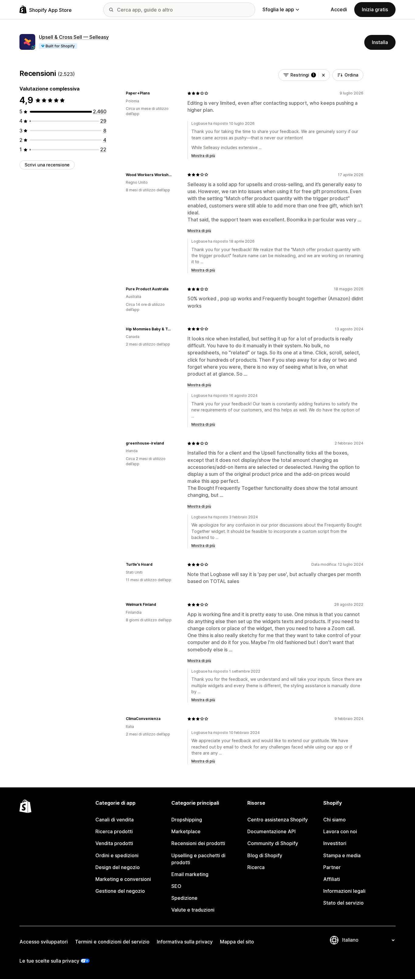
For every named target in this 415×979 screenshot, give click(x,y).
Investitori (334, 843)
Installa (380, 42)
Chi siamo (334, 820)
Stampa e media (342, 855)
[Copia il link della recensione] (153, 93)
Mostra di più (203, 155)
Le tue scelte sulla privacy (49, 961)
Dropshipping (186, 820)
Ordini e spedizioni (117, 855)
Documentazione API (271, 831)
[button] (323, 75)
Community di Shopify (272, 843)
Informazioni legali (344, 891)
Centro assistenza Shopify (277, 820)
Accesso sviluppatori (43, 942)
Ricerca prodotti (114, 831)
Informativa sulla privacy (185, 942)
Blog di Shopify (264, 855)
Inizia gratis (375, 9)
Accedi (339, 9)
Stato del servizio (343, 903)
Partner (332, 867)
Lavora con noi (340, 831)
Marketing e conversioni (123, 879)
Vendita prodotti (114, 843)
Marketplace (186, 831)
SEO (176, 886)
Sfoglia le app (278, 9)
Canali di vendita (114, 820)
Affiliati (331, 879)
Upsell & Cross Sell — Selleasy (74, 37)
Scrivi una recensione (47, 164)
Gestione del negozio (120, 891)
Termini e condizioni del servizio (112, 942)
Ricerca (256, 867)
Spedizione (184, 898)
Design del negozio (117, 867)
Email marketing (189, 874)
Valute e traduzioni (192, 910)
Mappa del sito (237, 942)
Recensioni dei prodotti (198, 843)
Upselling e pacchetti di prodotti (198, 858)
